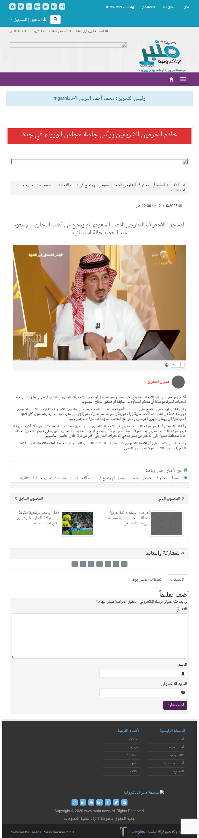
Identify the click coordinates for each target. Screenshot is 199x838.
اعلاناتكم (148, 7)
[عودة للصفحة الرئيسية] (161, 56)
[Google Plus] (38, 7)
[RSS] (13, 7)
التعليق (181, 609)
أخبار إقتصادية (174, 763)
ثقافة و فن (177, 755)
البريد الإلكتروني (174, 684)
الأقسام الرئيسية (172, 730)
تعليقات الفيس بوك (146, 579)
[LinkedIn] (54, 7)
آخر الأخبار (177, 185)
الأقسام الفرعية (128, 730)
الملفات (134, 771)
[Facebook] (29, 7)
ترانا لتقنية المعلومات (147, 831)
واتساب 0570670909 (120, 7)
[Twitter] (21, 7)
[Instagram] (62, 7)
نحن (186, 7)
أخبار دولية (176, 747)
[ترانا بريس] (123, 831)
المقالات (134, 739)
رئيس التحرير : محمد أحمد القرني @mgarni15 (99, 98)
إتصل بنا (169, 7)
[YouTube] (46, 7)
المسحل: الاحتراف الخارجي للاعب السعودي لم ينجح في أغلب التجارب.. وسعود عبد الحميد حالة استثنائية (101, 478)
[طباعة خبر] (166, 365)
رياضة (150, 470)
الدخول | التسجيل (28, 19)
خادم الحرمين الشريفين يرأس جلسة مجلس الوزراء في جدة (99, 135)
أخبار (161, 470)
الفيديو (134, 747)
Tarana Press (41, 832)
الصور (135, 763)
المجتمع (179, 771)
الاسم (182, 665)
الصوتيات (132, 755)
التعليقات (177, 579)
